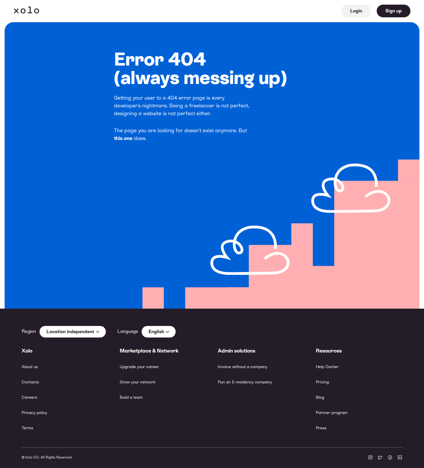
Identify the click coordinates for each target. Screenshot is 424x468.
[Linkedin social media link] (399, 458)
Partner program (332, 412)
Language (127, 331)
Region (29, 331)
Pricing (322, 382)
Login (356, 11)
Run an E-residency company (245, 382)
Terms (27, 428)
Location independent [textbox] (70, 331)
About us (30, 366)
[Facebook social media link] (390, 458)
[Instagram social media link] (370, 458)
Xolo (27, 11)
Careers (29, 397)
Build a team (131, 397)
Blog (320, 397)
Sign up (393, 11)
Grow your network (137, 382)
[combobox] (73, 332)
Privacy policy (34, 412)
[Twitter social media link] (380, 458)
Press (321, 428)
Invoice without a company (242, 366)
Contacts (30, 382)
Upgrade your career (139, 366)
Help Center (327, 366)
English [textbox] (156, 331)
